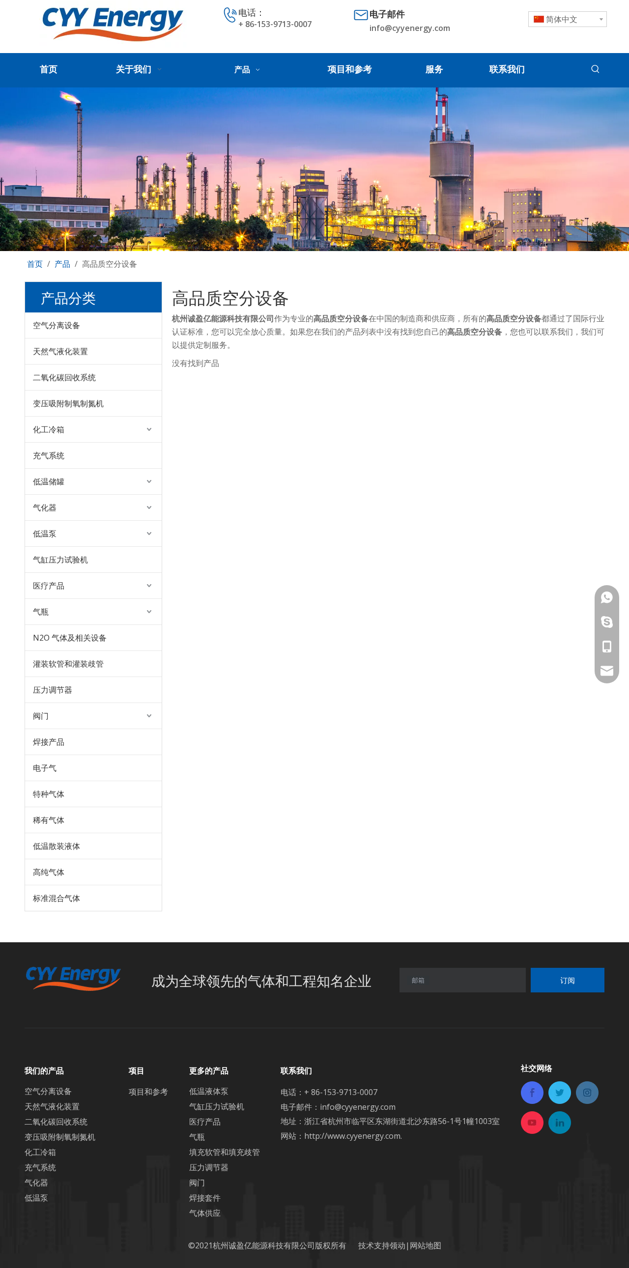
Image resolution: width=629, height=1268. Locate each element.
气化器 (45, 507)
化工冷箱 (48, 429)
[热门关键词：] (595, 69)
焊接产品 (48, 741)
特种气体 (48, 794)
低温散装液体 (56, 846)
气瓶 (41, 611)
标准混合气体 (56, 898)
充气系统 (48, 455)
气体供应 (205, 1213)
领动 (397, 1245)
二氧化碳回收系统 (64, 377)
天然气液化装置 (60, 351)
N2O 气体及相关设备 (70, 637)
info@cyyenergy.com (410, 28)
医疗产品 (48, 585)
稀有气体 (48, 820)
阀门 (41, 715)
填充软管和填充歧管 (224, 1152)
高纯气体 (48, 872)
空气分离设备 (56, 325)
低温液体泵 (209, 1091)
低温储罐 (48, 481)
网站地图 (425, 1245)
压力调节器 (52, 689)
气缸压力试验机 (60, 559)
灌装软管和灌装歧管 (68, 663)
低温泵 (45, 533)
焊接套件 (205, 1197)
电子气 (45, 767)
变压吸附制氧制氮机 (68, 403)
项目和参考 (148, 1091)
